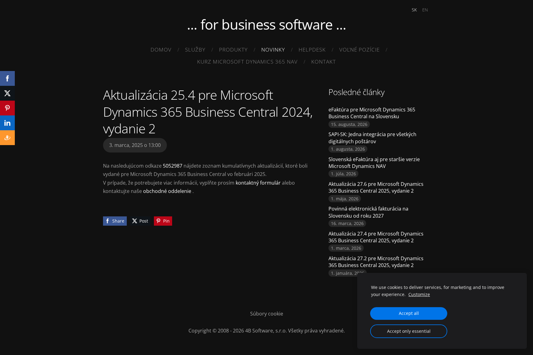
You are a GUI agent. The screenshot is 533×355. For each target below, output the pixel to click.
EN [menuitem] (425, 10)
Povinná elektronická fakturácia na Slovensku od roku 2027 (368, 212)
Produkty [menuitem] (233, 49)
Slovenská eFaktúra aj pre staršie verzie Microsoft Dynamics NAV (374, 162)
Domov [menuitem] (161, 49)
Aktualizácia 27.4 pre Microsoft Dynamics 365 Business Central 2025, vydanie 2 (376, 237)
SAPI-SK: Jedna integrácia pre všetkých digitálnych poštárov (372, 137)
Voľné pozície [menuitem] (359, 49)
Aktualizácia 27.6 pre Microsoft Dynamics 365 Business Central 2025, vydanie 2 (376, 187)
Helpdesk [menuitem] (312, 49)
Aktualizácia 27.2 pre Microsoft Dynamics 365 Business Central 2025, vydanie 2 (376, 262)
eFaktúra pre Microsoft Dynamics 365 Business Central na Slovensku (371, 113)
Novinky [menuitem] (273, 49)
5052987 (173, 165)
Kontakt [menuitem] (323, 61)
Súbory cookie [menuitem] (266, 313)
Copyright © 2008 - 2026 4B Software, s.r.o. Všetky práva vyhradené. (266, 330)
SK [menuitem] (414, 10)
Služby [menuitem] (195, 49)
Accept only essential (409, 331)
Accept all (409, 313)
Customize (419, 294)
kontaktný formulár (258, 182)
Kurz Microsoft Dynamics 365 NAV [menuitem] (247, 61)
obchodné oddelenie (167, 191)
